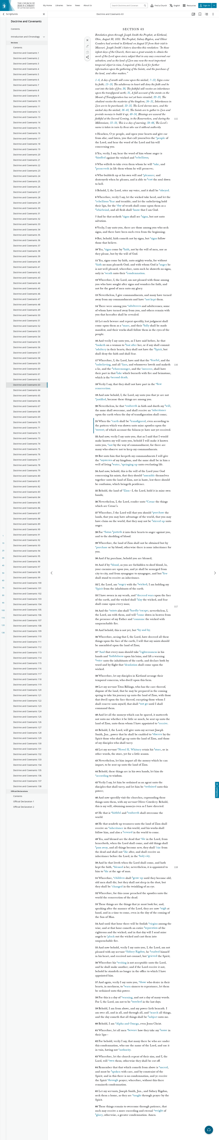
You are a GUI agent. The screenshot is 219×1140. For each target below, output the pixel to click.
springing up (130, 464)
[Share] (87, 57)
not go (144, 704)
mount (100, 430)
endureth (131, 406)
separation (151, 928)
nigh (163, 908)
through (113, 1080)
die (143, 839)
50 (3, 573)
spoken (116, 1072)
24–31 (149, 101)
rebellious (142, 158)
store (158, 749)
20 (3, 550)
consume (139, 619)
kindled (101, 158)
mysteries (106, 460)
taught (137, 1095)
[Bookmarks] (200, 14)
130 (3, 632)
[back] (3, 14)
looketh (100, 345)
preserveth (102, 168)
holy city (144, 856)
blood (115, 565)
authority (125, 1050)
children (119, 878)
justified (101, 399)
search (154, 1012)
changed (117, 886)
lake (119, 373)
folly (146, 325)
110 (3, 617)
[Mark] (87, 46)
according (102, 776)
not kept (151, 299)
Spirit (158, 349)
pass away (102, 847)
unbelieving (103, 364)
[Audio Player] (209, 1130)
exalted (155, 952)
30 (3, 558)
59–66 (150, 123)
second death (119, 377)
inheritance (159, 410)
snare (126, 325)
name (164, 1030)
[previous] (52, 573)
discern (157, 734)
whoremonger (121, 369)
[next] (215, 573)
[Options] (213, 14)
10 (3, 543)
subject (153, 1017)
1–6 (97, 80)
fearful (155, 360)
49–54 (133, 114)
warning (127, 997)
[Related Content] (206, 14)
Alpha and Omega (127, 1023)
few (165, 573)
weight (159, 1111)
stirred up (159, 521)
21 (128, 93)
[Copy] (87, 52)
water (116, 464)
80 (3, 595)
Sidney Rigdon (135, 952)
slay (140, 600)
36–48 (125, 110)
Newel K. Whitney (129, 749)
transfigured (138, 421)
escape (144, 611)
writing (122, 963)
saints (113, 611)
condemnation (136, 273)
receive (163, 723)
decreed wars (145, 595)
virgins (153, 924)
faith (126, 249)
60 (3, 580)
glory (99, 1115)
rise (158, 847)
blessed (118, 867)
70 (3, 588)
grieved (152, 956)
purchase (158, 513)
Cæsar (151, 502)
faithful (116, 813)
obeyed (164, 190)
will (168, 406)
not (111, 445)
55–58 (113, 123)
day (119, 206)
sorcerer (147, 369)
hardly (135, 611)
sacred (164, 1067)
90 (3, 602)
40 (3, 565)
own (111, 1061)
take (156, 164)
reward (128, 832)
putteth (117, 532)
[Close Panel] (44, 14)
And (102, 652)
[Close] (87, 40)
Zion (126, 491)
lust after (131, 345)
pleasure (149, 175)
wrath (108, 273)
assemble (149, 475)
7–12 (152, 80)
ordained (150, 787)
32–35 (128, 106)
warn (127, 986)
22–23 (156, 97)
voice (99, 660)
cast (150, 179)
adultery (101, 349)
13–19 (108, 84)
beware (132, 1030)
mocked (137, 1002)
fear (112, 201)
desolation (131, 665)
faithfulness (116, 656)
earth (115, 421)
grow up (138, 878)
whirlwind (102, 210)
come (141, 615)
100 (3, 610)
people (161, 138)
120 (3, 625)
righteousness (148, 652)
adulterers (134, 306)
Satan (108, 532)
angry (163, 264)
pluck (111, 936)
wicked (142, 584)
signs (126, 216)
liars (124, 364)
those (143, 982)
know (136, 210)
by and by (144, 630)
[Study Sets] (193, 14)
